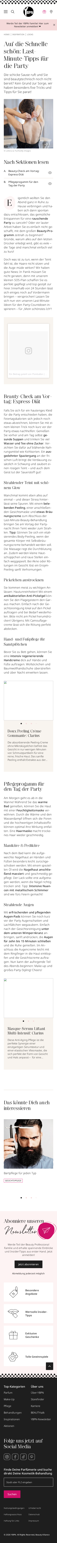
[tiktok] (23, 1457)
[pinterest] (31, 1457)
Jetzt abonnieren (28, 1264)
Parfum (8, 1392)
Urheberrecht (34, 1508)
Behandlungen (13, 1412)
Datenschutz (34, 1514)
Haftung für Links (11, 1521)
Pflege (7, 1406)
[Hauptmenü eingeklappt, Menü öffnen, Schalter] (6, 12)
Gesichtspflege (13, 1180)
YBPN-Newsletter (41, 1419)
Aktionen (9, 1426)
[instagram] (7, 1457)
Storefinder (37, 1399)
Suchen (12, 1494)
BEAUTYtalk (38, 1412)
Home (7, 34)
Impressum (33, 1521)
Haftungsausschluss (13, 1514)
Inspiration (18, 34)
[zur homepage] (28, 12)
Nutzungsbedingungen (14, 1508)
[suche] (13, 12)
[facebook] (15, 1457)
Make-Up (9, 1399)
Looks (30, 34)
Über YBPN (37, 1392)
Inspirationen (12, 1419)
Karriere (35, 1406)
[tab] (21, 723)
